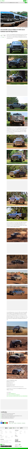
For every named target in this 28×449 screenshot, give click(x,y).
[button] (2, 37)
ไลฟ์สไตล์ (16, 433)
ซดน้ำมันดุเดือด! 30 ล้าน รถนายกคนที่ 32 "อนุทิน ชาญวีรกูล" (7, 414)
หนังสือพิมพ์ (21, 431)
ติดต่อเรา (7, 442)
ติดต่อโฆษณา (10, 442)
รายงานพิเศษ (16, 431)
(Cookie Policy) (17, 2)
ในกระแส (10, 431)
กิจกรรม (1, 440)
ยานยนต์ (20, 27)
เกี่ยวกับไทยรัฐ (7, 440)
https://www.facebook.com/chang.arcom (14, 394)
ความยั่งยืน (2, 433)
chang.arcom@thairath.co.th (12, 393)
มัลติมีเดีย (21, 433)
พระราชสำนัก (2, 431)
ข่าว (17, 27)
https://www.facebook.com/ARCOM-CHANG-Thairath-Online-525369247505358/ (17, 396)
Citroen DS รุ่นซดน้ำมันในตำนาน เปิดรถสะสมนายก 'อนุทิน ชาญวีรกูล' (8, 413)
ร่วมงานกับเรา (4, 440)
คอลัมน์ (24, 431)
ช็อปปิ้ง (15, 435)
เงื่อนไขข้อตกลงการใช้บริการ (3, 442)
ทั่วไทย (5, 431)
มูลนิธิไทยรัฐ (10, 440)
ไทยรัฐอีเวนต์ (16, 436)
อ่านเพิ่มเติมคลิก (12, 2)
